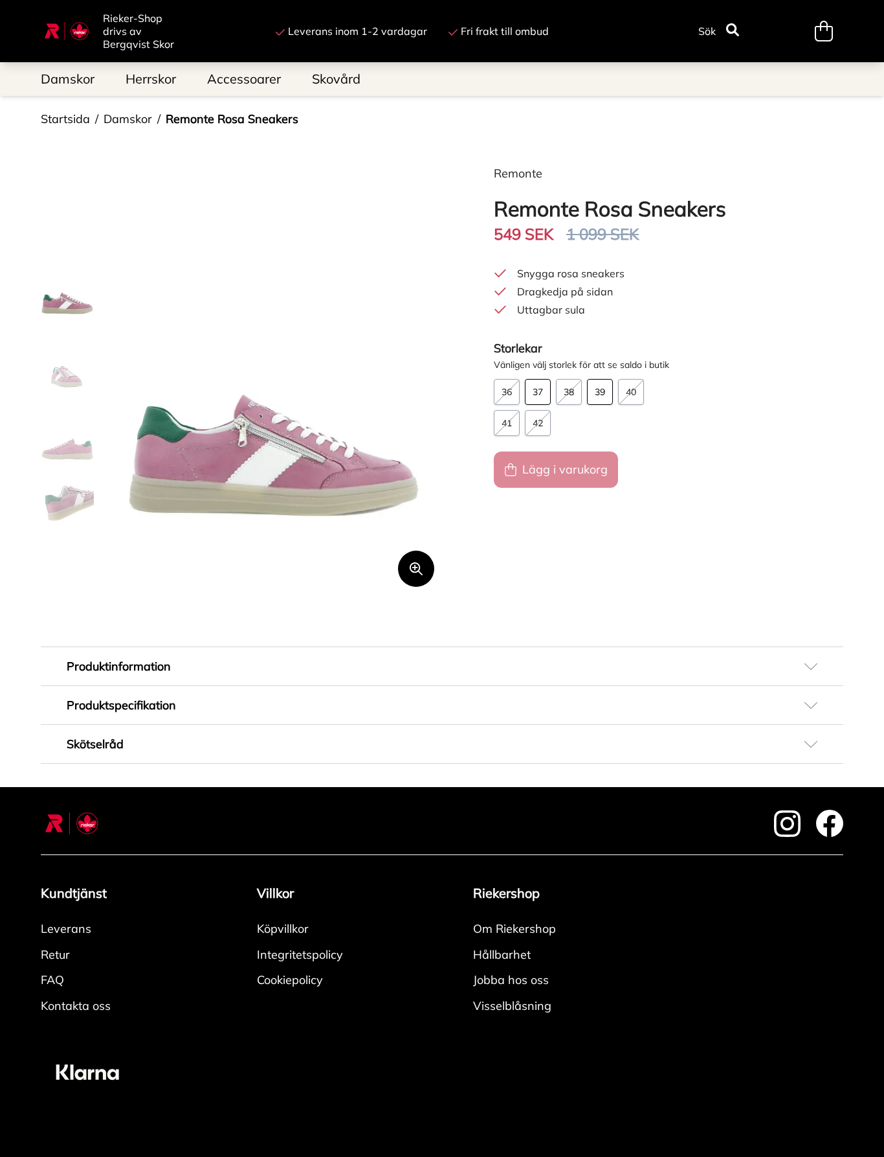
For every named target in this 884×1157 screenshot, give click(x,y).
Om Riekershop (514, 928)
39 (600, 392)
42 (538, 423)
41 (507, 423)
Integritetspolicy (300, 954)
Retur (55, 954)
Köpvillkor (283, 928)
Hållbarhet (502, 954)
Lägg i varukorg (565, 469)
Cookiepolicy (290, 979)
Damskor (128, 118)
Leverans (66, 928)
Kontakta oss (76, 1005)
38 (569, 392)
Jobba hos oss (511, 979)
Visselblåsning (512, 1005)
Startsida (65, 118)
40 (631, 392)
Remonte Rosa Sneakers (232, 118)
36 (507, 392)
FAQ (52, 979)
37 (538, 392)
